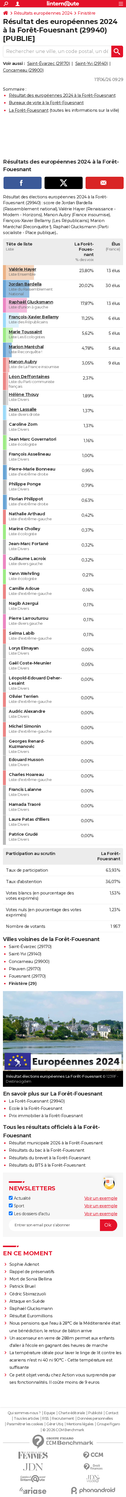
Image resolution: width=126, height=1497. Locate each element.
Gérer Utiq (54, 1424)
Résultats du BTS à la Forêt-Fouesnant (47, 1165)
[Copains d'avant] (33, 1478)
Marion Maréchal (26, 346)
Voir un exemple (101, 1198)
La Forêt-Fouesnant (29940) (36, 1101)
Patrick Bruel (22, 1286)
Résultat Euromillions (31, 1316)
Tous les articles (26, 1419)
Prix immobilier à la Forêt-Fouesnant (46, 1115)
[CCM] (93, 1455)
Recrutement (63, 1419)
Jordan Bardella (25, 284)
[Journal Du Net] (33, 1467)
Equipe (49, 1413)
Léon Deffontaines (29, 376)
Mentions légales (80, 1424)
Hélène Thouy (23, 394)
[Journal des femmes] (33, 1455)
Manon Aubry (23, 361)
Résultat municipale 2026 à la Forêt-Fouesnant (56, 1143)
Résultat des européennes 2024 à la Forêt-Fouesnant (62, 95)
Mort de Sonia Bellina (30, 1279)
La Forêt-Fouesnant (28, 110)
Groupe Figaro (108, 1424)
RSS (45, 1419)
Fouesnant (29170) (27, 976)
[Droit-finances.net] (93, 1467)
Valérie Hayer (22, 269)
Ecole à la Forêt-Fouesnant (35, 1108)
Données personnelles (95, 1419)
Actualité (21, 1198)
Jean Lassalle (23, 409)
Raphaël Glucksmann (31, 302)
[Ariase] (33, 1490)
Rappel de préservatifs (32, 1271)
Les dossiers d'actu (31, 1213)
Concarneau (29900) (23, 70)
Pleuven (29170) (25, 968)
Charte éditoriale (71, 1413)
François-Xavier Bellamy (34, 317)
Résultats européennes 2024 (43, 13)
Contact (112, 1413)
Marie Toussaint (25, 331)
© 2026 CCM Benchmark (63, 1430)
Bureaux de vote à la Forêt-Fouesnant (46, 102)
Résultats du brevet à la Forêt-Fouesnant (49, 1157)
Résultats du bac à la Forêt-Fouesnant (46, 1150)
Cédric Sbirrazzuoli (27, 1294)
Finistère (87, 13)
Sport (18, 1205)
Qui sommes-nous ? (24, 1413)
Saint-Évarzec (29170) (48, 63)
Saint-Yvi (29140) (91, 63)
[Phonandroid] (93, 1490)
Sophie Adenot (24, 1264)
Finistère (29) (22, 983)
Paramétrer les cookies (25, 1424)
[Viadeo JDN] (93, 1478)
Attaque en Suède (27, 1301)
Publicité (95, 1413)
